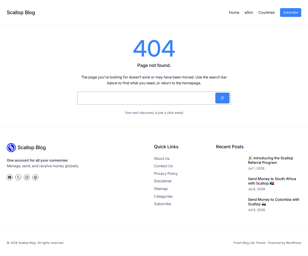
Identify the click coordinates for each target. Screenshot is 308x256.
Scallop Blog (21, 12)
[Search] (222, 98)
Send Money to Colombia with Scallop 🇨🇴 (273, 201)
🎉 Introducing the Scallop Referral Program (270, 160)
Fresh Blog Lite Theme (249, 243)
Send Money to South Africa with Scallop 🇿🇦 (272, 181)
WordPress (293, 243)
